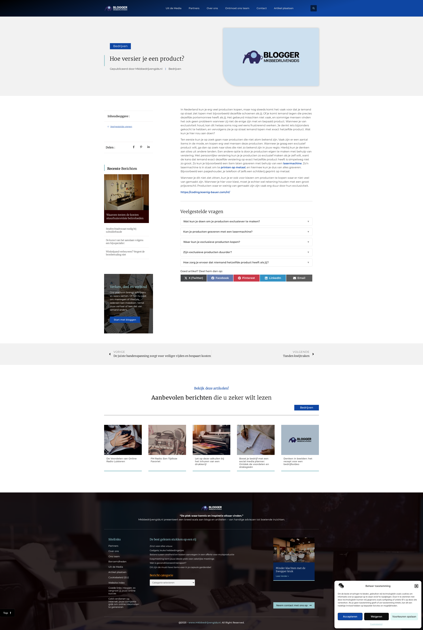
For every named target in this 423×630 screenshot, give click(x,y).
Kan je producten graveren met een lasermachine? (246, 231)
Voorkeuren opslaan (404, 616)
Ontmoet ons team (237, 8)
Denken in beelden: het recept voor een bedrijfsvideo (298, 461)
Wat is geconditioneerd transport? (168, 563)
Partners (194, 8)
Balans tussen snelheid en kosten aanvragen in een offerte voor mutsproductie (192, 554)
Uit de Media (173, 8)
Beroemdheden (117, 561)
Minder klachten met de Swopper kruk (290, 570)
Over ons (212, 8)
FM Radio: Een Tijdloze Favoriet (164, 460)
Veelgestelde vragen (121, 126)
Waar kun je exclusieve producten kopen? (246, 242)
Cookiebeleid (376, 624)
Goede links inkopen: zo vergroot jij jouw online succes (121, 591)
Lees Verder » (282, 576)
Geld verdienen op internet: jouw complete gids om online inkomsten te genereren (123, 603)
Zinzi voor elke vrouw (161, 546)
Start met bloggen (125, 319)
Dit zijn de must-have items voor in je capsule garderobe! (180, 567)
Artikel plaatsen (283, 8)
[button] (416, 586)
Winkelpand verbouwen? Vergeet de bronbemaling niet (125, 253)
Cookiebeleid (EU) (118, 577)
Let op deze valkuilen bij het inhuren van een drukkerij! (209, 461)
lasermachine (292, 163)
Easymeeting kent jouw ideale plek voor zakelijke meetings (182, 558)
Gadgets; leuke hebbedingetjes (167, 550)
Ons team (114, 556)
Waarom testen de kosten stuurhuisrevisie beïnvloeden (125, 216)
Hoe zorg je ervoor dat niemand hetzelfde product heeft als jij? (246, 262)
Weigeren (376, 616)
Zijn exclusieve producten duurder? (246, 252)
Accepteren (350, 616)
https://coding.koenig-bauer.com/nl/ (205, 192)
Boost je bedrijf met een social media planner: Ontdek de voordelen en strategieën (254, 462)
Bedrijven (120, 46)
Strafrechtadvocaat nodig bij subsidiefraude (121, 230)
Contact (262, 8)
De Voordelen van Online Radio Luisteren (121, 460)
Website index (116, 582)
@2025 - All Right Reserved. (211, 622)
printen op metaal (233, 167)
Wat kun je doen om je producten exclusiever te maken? (246, 221)
